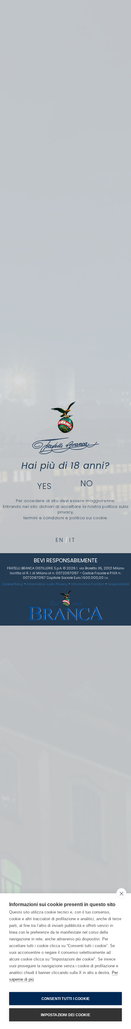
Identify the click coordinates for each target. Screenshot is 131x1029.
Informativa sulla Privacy (47, 584)
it (72, 540)
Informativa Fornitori (87, 584)
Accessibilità (118, 584)
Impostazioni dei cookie (65, 1015)
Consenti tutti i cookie (65, 999)
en (59, 540)
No (86, 483)
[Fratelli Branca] (65, 427)
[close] (121, 893)
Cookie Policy (12, 584)
